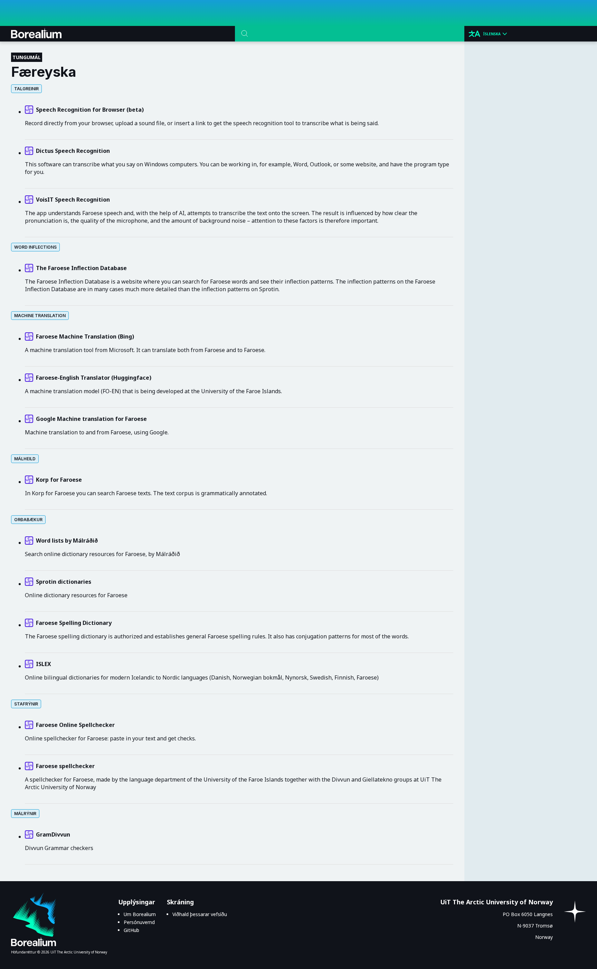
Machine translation (40, 315)
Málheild (25, 458)
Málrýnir (25, 813)
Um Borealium (140, 914)
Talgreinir (26, 88)
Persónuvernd (139, 922)
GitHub (131, 930)
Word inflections (35, 247)
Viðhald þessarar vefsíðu (199, 914)
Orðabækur (28, 519)
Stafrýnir (26, 704)
